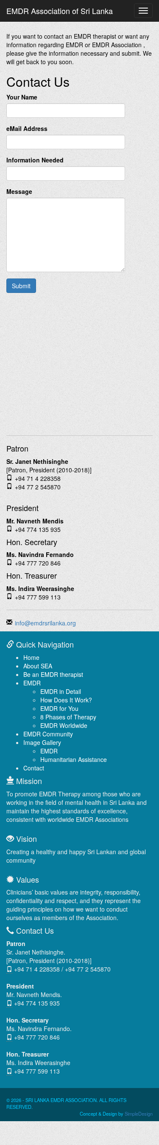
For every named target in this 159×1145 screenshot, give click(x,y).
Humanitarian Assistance (73, 759)
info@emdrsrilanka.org (45, 623)
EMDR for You (59, 708)
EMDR (32, 683)
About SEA (37, 666)
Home (31, 657)
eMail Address (26, 128)
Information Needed (35, 160)
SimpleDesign (139, 1113)
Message (19, 191)
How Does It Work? (66, 700)
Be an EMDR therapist (53, 674)
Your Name (21, 97)
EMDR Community (48, 734)
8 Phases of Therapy (68, 717)
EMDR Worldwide (63, 725)
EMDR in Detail (60, 691)
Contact (33, 768)
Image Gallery (42, 742)
